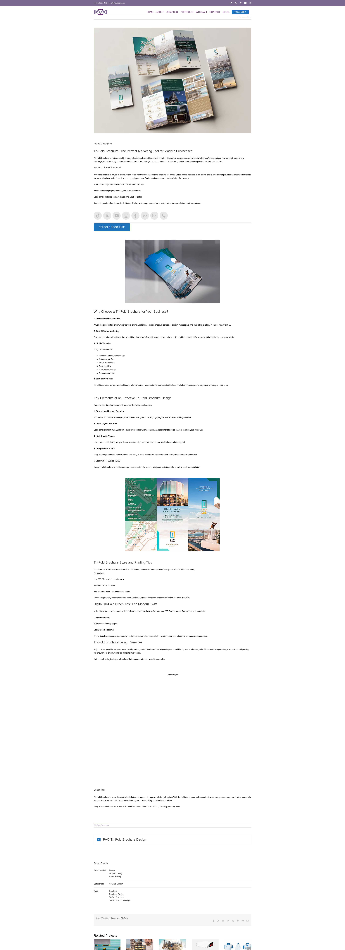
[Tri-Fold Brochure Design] (172, 241)
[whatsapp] (145, 216)
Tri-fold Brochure (116, 897)
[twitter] (107, 216)
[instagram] (126, 216)
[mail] (154, 216)
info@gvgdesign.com (117, 3)
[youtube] (117, 216)
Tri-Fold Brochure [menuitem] (101, 825)
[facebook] (135, 216)
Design (112, 870)
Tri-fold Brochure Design (119, 900)
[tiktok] (98, 216)
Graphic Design (116, 873)
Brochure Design (159, 398)
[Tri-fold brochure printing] (172, 479)
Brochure (113, 891)
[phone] (164, 216)
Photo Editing (115, 876)
